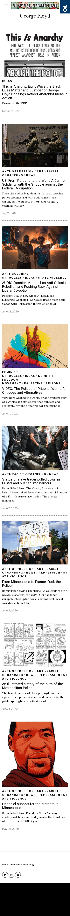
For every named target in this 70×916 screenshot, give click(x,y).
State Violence (52, 277)
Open (65, 8)
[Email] (18, 875)
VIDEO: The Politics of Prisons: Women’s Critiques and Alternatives (34, 390)
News (31, 175)
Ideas (7, 81)
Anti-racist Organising (24, 474)
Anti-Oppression (18, 171)
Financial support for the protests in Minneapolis (30, 806)
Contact (46, 908)
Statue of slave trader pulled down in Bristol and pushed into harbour (31, 481)
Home (21, 908)
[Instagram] (11, 875)
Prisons (53, 383)
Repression (49, 572)
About (33, 908)
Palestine (33, 383)
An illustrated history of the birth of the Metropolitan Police (32, 686)
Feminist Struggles (12, 374)
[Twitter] (5, 875)
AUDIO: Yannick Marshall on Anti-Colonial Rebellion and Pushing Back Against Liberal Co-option (34, 286)
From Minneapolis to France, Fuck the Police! (31, 584)
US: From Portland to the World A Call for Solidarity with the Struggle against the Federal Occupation (34, 184)
